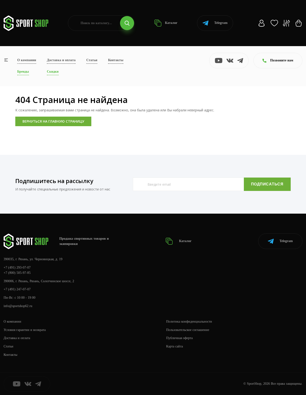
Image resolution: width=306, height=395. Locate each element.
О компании (26, 60)
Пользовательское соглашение (187, 330)
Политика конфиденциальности (189, 321)
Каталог (170, 23)
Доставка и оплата (61, 60)
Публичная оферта (179, 338)
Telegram (221, 23)
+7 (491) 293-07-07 (17, 267)
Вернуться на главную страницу (53, 121)
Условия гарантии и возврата (25, 330)
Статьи (91, 60)
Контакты (115, 60)
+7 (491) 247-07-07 (17, 289)
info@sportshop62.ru (18, 306)
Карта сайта (174, 346)
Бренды (23, 71)
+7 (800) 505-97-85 (17, 273)
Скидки (53, 71)
